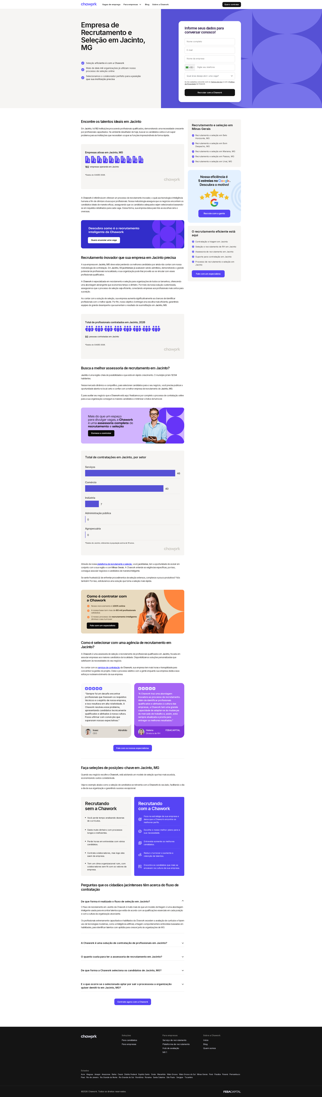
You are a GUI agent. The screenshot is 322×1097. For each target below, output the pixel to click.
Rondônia (139, 1077)
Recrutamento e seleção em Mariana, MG (215, 151)
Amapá (97, 1074)
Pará (211, 1074)
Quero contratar (231, 4)
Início (205, 1040)
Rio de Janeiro (92, 1077)
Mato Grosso (172, 1074)
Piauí (83, 1077)
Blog (147, 4)
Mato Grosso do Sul (187, 1074)
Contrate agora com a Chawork (132, 1002)
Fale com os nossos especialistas (132, 748)
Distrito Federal (130, 1074)
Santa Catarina (159, 1077)
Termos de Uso (216, 82)
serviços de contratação (109, 667)
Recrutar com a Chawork (210, 92)
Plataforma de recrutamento (176, 1044)
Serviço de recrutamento (174, 1040)
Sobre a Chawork (160, 4)
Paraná (225, 1074)
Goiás (153, 1074)
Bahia (114, 1074)
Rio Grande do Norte (108, 1077)
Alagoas (89, 1074)
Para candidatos (129, 1040)
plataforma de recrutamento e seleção (114, 564)
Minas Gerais (202, 1074)
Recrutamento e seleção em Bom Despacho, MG (211, 145)
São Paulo (171, 1077)
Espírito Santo (144, 1074)
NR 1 (165, 1052)
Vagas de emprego (111, 4)
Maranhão (161, 1074)
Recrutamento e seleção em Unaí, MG (213, 161)
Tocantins (189, 1077)
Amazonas (106, 1074)
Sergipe (179, 1077)
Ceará (120, 1074)
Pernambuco (235, 1074)
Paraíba (217, 1074)
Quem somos (209, 1048)
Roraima (148, 1077)
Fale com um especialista (208, 274)
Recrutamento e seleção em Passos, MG (214, 156)
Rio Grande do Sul (126, 1077)
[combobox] (190, 67)
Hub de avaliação (171, 1048)
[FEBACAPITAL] (232, 1091)
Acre (83, 1074)
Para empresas (129, 1044)
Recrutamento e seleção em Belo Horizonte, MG (211, 137)
